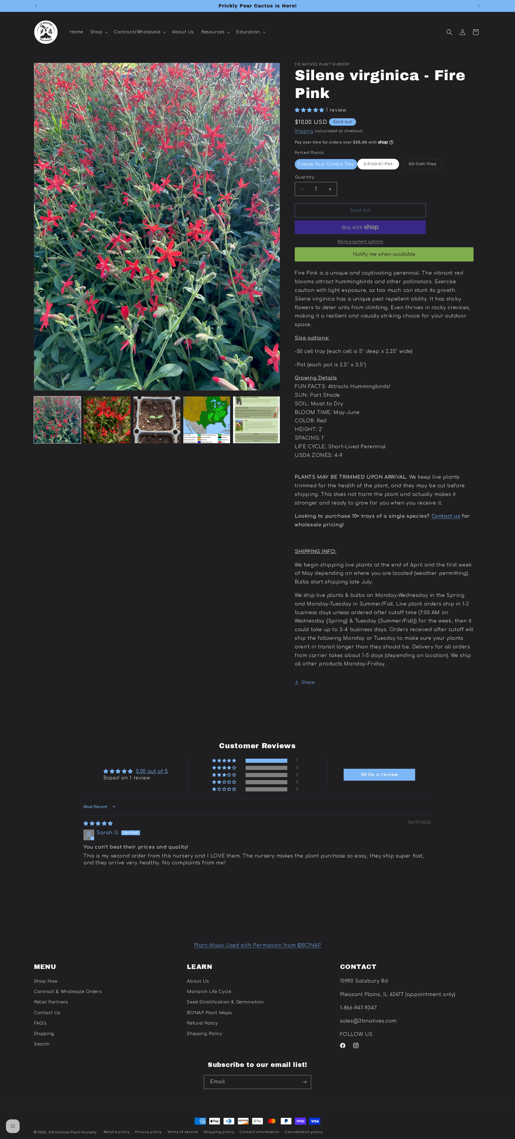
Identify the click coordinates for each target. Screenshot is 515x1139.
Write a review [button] (379, 774)
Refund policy (117, 1132)
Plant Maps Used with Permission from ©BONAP (257, 945)
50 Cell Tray (426, 165)
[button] (98, 32)
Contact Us (47, 1013)
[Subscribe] (304, 1082)
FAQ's (40, 1023)
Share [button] (308, 682)
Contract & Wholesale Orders (68, 992)
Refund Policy (202, 1023)
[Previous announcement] (36, 6)
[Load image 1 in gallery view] (57, 419)
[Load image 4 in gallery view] (206, 419)
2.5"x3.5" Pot (381, 165)
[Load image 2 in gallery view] (107, 419)
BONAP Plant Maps (209, 1013)
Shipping (304, 131)
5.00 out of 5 (152, 771)
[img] (98, 823)
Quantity (304, 177)
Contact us (446, 516)
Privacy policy (148, 1132)
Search (42, 1044)
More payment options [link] (360, 241)
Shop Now (46, 981)
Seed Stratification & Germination (225, 1002)
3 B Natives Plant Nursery (72, 1132)
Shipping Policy (204, 1033)
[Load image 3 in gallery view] (157, 419)
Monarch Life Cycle (209, 992)
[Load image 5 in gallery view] (256, 419)
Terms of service (182, 1132)
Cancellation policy (303, 1132)
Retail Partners (51, 1002)
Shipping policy (219, 1132)
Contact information (259, 1132)
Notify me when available (384, 254)
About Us (198, 981)
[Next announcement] (478, 6)
